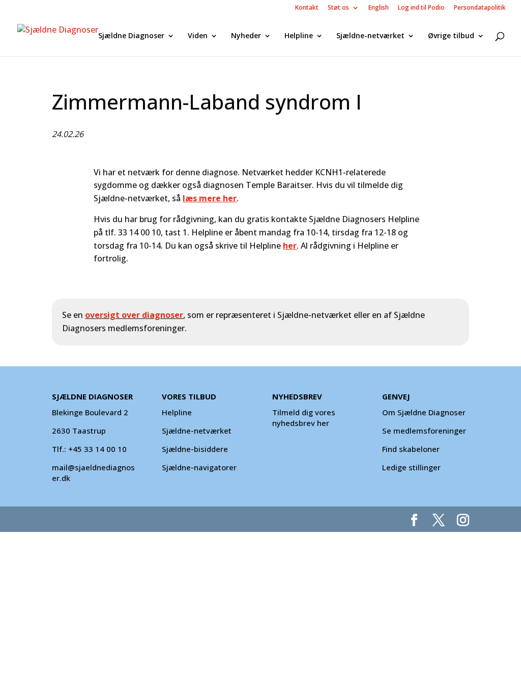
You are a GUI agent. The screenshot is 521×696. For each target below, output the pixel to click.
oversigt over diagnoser (134, 314)
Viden (198, 36)
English (378, 8)
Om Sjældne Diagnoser (425, 412)
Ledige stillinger (411, 467)
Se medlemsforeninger (424, 430)
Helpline (298, 36)
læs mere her (210, 198)
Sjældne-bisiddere (195, 449)
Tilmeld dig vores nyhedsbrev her (303, 417)
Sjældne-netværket (370, 36)
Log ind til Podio (421, 8)
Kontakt (307, 8)
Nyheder (246, 36)
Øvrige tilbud (451, 36)
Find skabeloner (411, 449)
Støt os (338, 8)
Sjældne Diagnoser (131, 36)
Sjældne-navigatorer (199, 467)
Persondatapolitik (480, 8)
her (290, 245)
